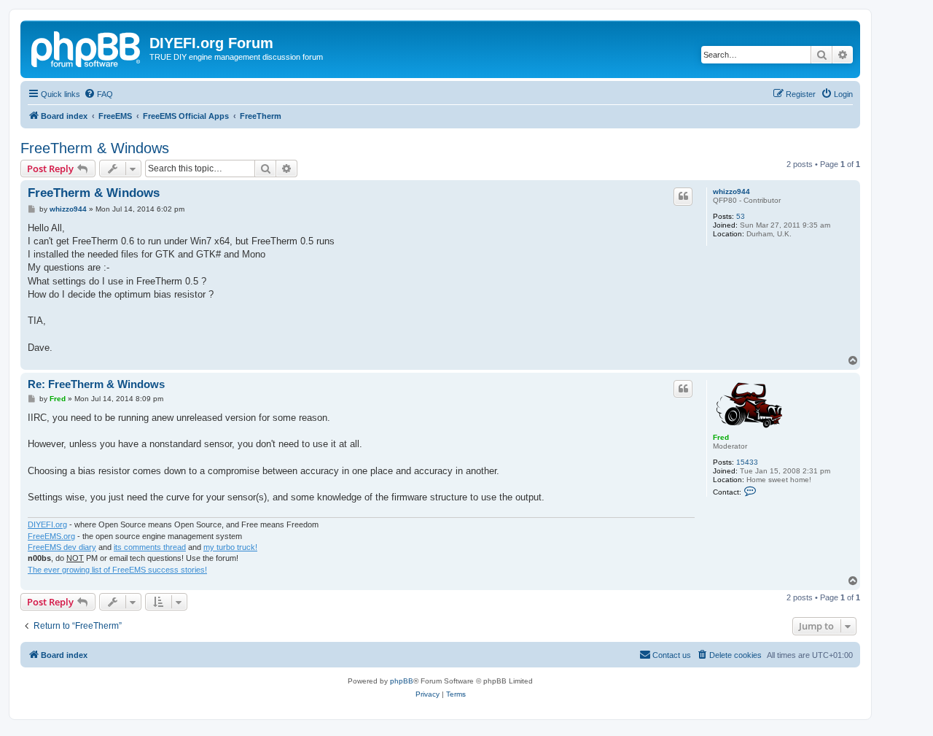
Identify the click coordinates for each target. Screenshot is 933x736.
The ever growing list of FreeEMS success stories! (117, 569)
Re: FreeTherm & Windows (96, 384)
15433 (747, 462)
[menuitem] (98, 94)
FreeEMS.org (51, 536)
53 (740, 216)
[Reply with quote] (683, 196)
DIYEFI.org (47, 524)
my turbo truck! (230, 547)
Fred (721, 437)
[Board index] (86, 47)
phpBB (401, 681)
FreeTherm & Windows (94, 148)
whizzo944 (731, 191)
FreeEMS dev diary (62, 547)
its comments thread (150, 547)
